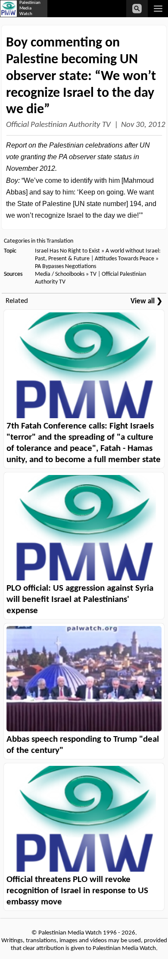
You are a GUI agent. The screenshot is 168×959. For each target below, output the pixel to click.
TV (93, 274)
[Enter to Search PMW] (137, 8)
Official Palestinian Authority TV (58, 125)
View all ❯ (146, 301)
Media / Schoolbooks (59, 274)
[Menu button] (158, 8)
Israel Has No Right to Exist (67, 251)
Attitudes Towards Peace (124, 259)
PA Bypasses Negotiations (65, 266)
